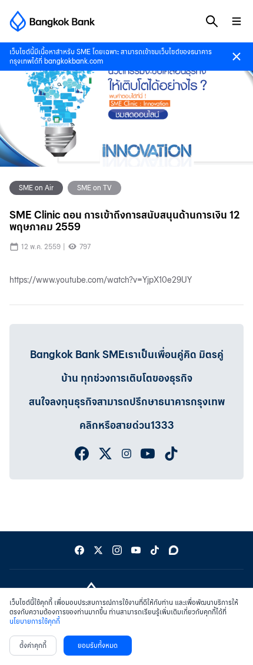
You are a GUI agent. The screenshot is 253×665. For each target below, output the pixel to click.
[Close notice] (236, 56)
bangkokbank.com (73, 61)
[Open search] (212, 21)
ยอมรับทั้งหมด (98, 645)
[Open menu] (236, 21)
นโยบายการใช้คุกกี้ (34, 621)
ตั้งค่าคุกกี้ (32, 645)
